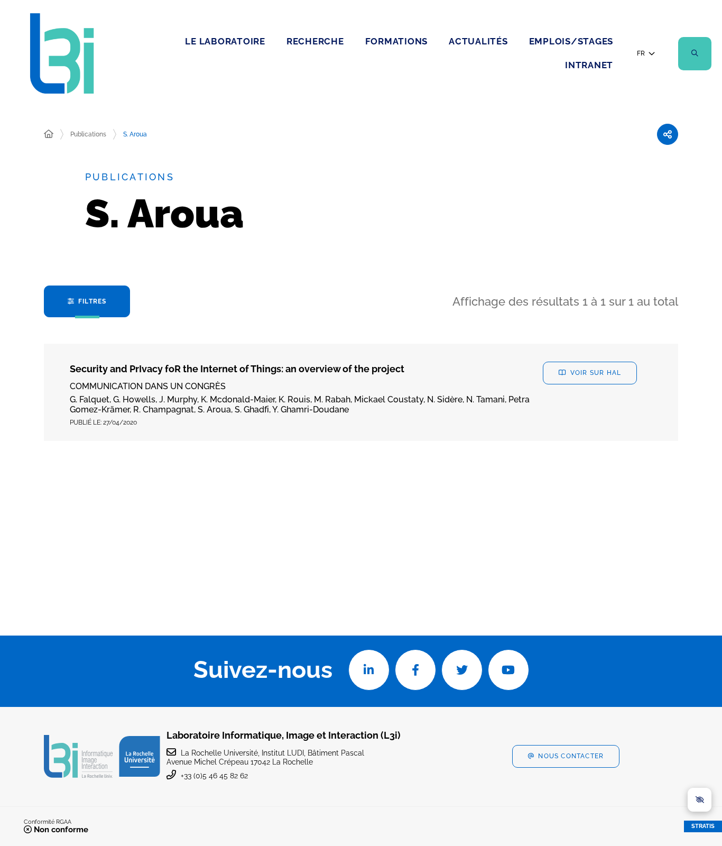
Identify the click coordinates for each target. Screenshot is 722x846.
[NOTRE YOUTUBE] (508, 670)
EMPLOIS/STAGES (571, 41)
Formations (396, 41)
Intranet (589, 65)
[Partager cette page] (667, 134)
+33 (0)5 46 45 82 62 (214, 775)
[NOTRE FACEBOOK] (415, 670)
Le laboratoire (225, 41)
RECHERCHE (315, 41)
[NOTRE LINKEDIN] (369, 670)
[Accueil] (48, 134)
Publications (88, 134)
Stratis (703, 826)
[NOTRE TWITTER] (462, 670)
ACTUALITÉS (478, 41)
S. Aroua (135, 134)
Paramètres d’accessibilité (699, 800)
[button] (694, 53)
